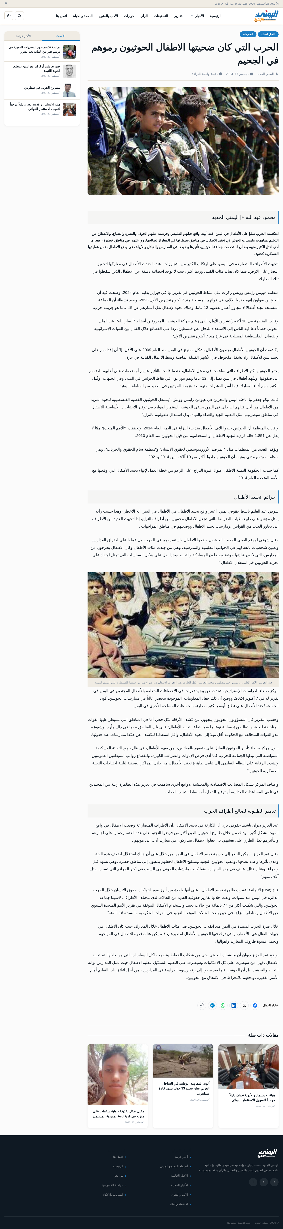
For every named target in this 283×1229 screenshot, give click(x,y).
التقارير (179, 16)
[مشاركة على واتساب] (223, 1005)
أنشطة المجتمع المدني (174, 1166)
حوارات (129, 16)
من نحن (118, 1175)
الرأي (144, 16)
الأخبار (199, 16)
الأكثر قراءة (23, 36)
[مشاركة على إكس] (244, 1005)
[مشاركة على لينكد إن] (233, 1005)
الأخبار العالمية (179, 1175)
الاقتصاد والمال (179, 1204)
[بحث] (19, 15)
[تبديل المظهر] (8, 15)
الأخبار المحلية (268, 34)
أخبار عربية (181, 1156)
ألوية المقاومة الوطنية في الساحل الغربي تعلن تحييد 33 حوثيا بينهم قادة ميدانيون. (184, 1088)
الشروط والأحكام (113, 1194)
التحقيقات (161, 16)
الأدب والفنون (108, 16)
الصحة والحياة (83, 16)
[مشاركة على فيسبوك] (254, 1005)
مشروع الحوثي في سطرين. (42, 87)
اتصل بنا (61, 16)
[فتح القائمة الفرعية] (191, 15)
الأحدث (60, 36)
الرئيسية (216, 16)
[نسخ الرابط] (201, 1005)
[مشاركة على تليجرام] (212, 1005)
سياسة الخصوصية (112, 1185)
